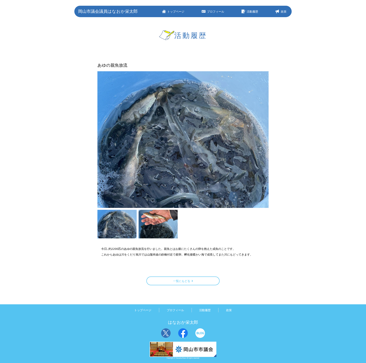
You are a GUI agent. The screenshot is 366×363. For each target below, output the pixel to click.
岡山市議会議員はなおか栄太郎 (108, 11)
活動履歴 (205, 310)
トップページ (142, 310)
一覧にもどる (181, 281)
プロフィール (175, 310)
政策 (229, 310)
